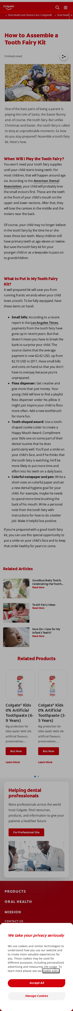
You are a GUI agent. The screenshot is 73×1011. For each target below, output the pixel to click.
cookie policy (51, 971)
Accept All (36, 983)
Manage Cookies (36, 996)
